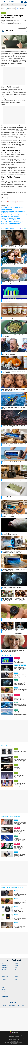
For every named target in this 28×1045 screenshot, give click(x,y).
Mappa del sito (12, 1005)
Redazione (17, 985)
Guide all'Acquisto (18, 981)
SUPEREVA (17, 1036)
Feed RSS (4, 1005)
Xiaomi (10, 198)
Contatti (23, 1005)
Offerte (3, 972)
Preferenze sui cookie (12, 1039)
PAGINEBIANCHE (6, 1035)
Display (4, 198)
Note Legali (11, 1038)
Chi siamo (6, 1038)
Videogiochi (4, 991)
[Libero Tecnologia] (14, 1002)
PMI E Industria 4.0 (19, 995)
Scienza (3, 971)
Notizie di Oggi (5, 965)
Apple (16, 967)
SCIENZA (16, 680)
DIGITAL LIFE (16, 657)
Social (3, 987)
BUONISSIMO (11, 1036)
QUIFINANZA (23, 1035)
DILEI (15, 1035)
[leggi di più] (26, 31)
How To (16, 979)
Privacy (16, 1038)
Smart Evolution (5, 981)
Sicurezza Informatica (5, 995)
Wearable (4, 979)
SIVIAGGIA (18, 1035)
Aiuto (18, 1039)
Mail (22, 4)
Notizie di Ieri (4, 967)
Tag (18, 1005)
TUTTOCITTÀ (11, 1035)
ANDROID (4, 13)
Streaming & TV (5, 989)
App (15, 969)
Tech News (4, 969)
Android (16, 965)
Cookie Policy (21, 1038)
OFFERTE (16, 672)
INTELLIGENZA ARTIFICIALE (19, 665)
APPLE (15, 702)
